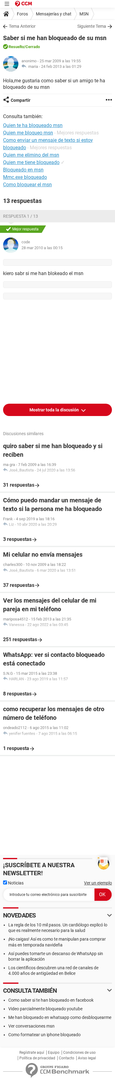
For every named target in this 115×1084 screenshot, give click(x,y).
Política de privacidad (37, 1058)
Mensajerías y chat (53, 13)
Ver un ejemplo (98, 882)
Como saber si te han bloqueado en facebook (51, 1000)
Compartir (20, 100)
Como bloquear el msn (27, 185)
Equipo (53, 1052)
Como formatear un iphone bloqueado (44, 1034)
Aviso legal (87, 1058)
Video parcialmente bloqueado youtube (45, 1008)
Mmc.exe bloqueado (25, 177)
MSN (84, 13)
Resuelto (16, 46)
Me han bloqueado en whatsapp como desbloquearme (59, 1017)
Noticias (15, 882)
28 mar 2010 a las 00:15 (42, 247)
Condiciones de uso (79, 1052)
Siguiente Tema (91, 26)
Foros (22, 13)
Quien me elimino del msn (31, 155)
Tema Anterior (22, 26)
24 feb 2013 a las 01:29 (61, 66)
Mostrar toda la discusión (54, 409)
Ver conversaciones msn (31, 1026)
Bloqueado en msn (23, 170)
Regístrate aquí (31, 1052)
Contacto (66, 1058)
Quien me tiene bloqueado (31, 162)
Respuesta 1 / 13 (20, 216)
